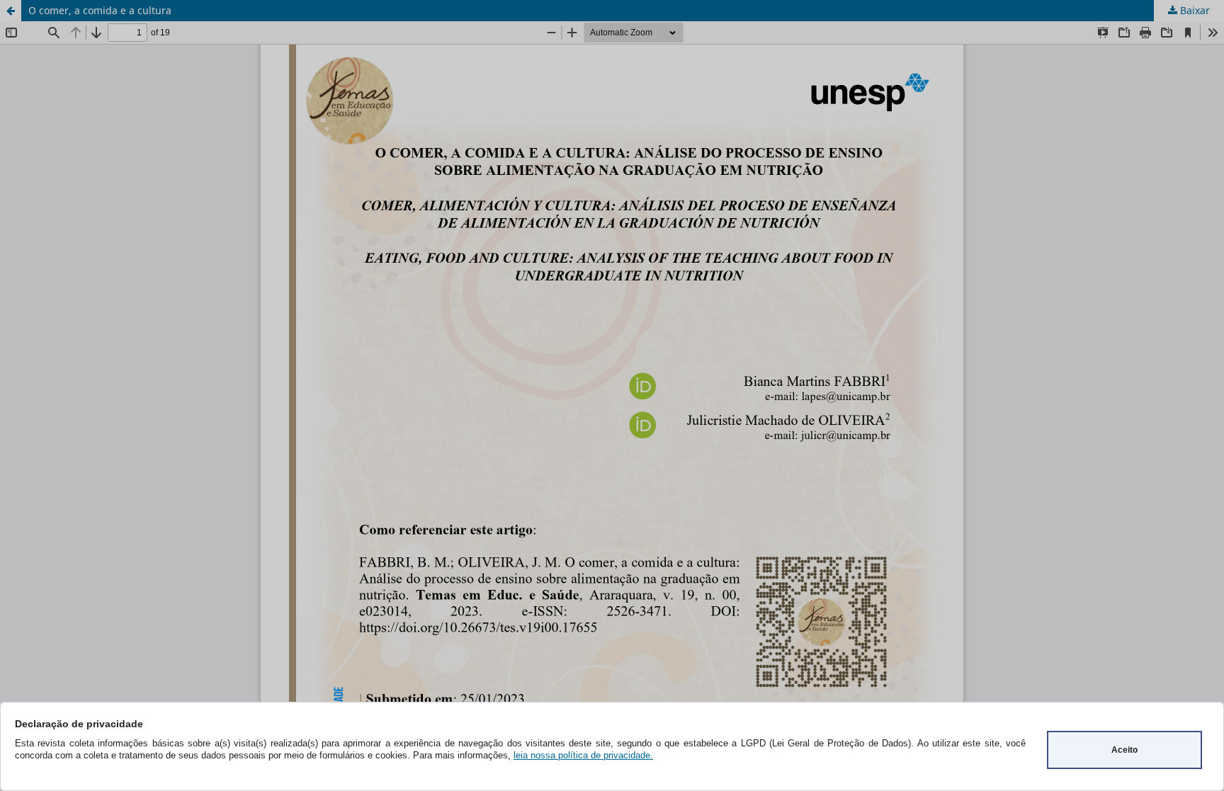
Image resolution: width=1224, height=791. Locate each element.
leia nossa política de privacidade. (583, 755)
